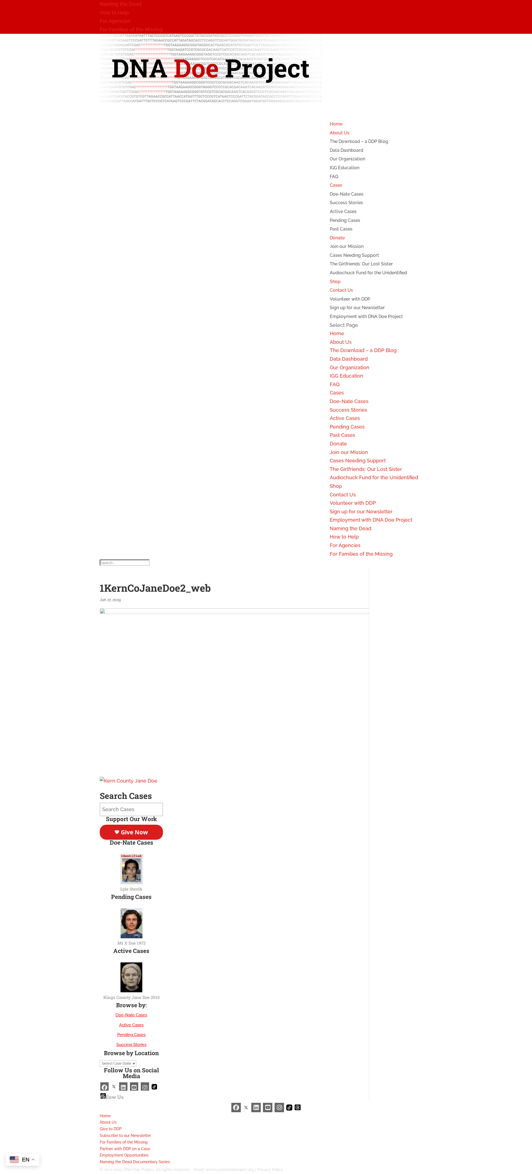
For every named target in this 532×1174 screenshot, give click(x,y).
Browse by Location (131, 1053)
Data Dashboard (346, 150)
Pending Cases (345, 220)
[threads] (297, 1107)
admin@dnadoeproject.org (230, 1169)
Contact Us (343, 495)
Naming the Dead (120, 4)
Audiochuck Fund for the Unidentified (368, 272)
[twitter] (114, 1086)
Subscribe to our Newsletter (125, 1135)
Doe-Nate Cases (347, 194)
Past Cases (341, 229)
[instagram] (145, 1086)
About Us (341, 342)
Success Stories (346, 202)
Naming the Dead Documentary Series (135, 1162)
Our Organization (347, 159)
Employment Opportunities (124, 1155)
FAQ (334, 176)
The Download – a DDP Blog (359, 141)
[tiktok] (154, 1086)
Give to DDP (111, 1129)
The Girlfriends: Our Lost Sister (361, 263)
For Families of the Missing (131, 29)
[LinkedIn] (123, 1086)
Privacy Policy (270, 1169)
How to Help (114, 13)
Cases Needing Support (354, 255)
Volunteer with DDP (350, 299)
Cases (337, 393)
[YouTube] (134, 1086)
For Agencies (115, 21)
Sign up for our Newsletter (357, 307)
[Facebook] (104, 1086)
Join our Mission (347, 246)
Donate (338, 444)
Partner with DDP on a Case (125, 1149)
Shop (336, 486)
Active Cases (343, 211)
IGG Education (344, 167)
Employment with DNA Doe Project (366, 316)
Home (337, 333)
